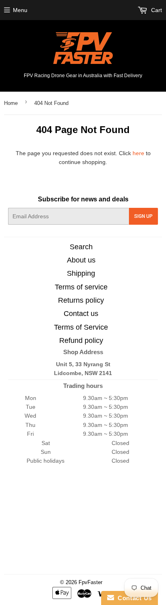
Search (81, 247)
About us (81, 260)
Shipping (81, 273)
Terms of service (81, 287)
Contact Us (133, 598)
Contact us (81, 314)
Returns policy (81, 300)
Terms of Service (81, 327)
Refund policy (81, 340)
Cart (155, 10)
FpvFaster (90, 582)
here (138, 153)
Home (11, 103)
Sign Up (143, 216)
